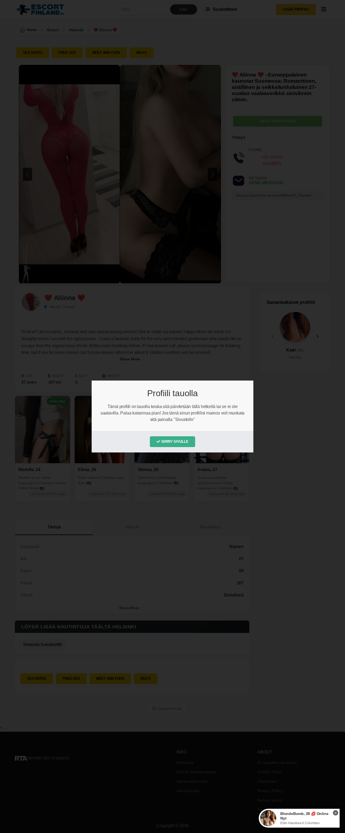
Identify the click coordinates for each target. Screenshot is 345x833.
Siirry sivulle (174, 442)
